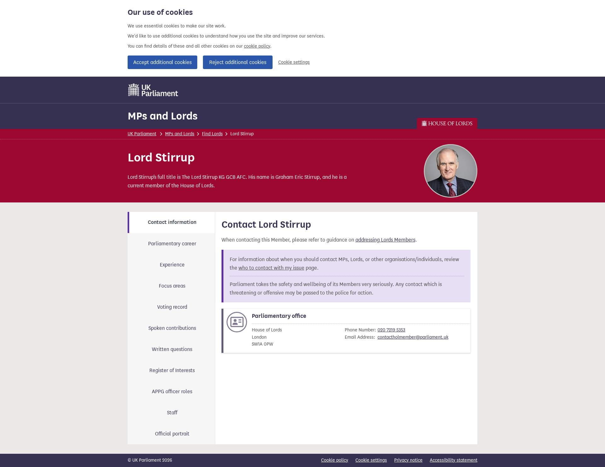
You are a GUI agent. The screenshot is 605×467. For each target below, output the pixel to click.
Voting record (172, 307)
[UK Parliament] (153, 90)
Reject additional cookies (237, 62)
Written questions (172, 349)
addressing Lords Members (385, 240)
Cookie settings (294, 62)
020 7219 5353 (391, 330)
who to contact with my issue (271, 268)
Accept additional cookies (162, 62)
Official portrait (172, 434)
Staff (172, 413)
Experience (172, 265)
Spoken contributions (172, 328)
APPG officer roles (172, 391)
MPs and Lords (163, 115)
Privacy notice (408, 460)
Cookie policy (334, 460)
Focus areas (172, 286)
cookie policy (257, 46)
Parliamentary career (172, 244)
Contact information (172, 222)
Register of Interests (172, 370)
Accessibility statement (453, 460)
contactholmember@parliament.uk (412, 337)
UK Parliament (142, 134)
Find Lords (212, 134)
